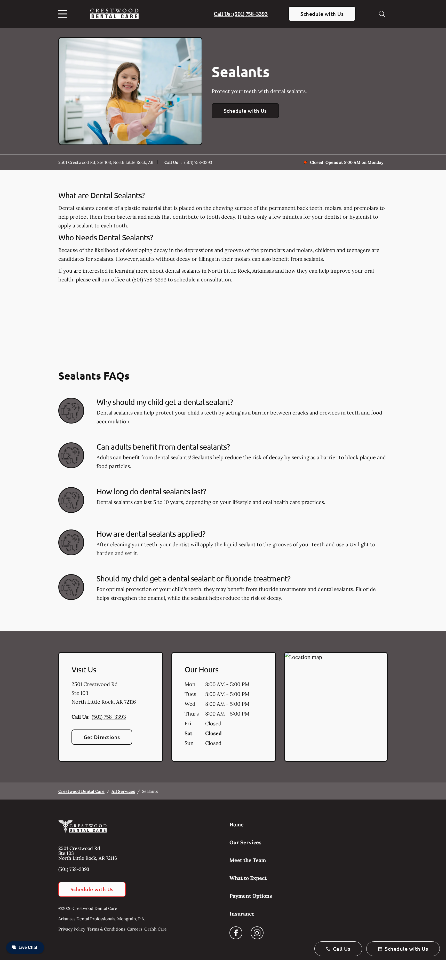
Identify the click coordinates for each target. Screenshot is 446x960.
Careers (134, 929)
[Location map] (336, 707)
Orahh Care (155, 929)
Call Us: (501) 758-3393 (241, 14)
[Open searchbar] (382, 14)
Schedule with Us (322, 13)
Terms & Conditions (106, 929)
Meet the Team (247, 860)
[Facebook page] (235, 932)
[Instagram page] (257, 932)
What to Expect (248, 878)
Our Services (245, 842)
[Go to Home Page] (114, 14)
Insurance (241, 913)
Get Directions (102, 737)
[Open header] (64, 14)
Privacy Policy (71, 929)
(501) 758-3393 (198, 162)
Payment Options (250, 896)
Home (236, 824)
